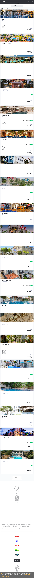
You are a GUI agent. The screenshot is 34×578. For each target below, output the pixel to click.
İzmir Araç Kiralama (17, 516)
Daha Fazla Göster (17, 478)
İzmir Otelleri (17, 495)
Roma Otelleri (17, 498)
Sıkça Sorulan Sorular (17, 568)
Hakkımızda (17, 565)
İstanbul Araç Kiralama (17, 512)
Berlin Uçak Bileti (17, 489)
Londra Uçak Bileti (17, 491)
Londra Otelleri (17, 500)
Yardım (17, 569)
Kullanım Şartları (17, 566)
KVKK (17, 571)
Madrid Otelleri (17, 499)
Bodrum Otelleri (17, 496)
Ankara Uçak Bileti (17, 486)
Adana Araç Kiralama (17, 517)
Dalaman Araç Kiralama (17, 514)
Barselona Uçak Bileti (17, 488)
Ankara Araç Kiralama (17, 513)
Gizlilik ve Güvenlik (17, 567)
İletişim (17, 570)
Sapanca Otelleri (17, 497)
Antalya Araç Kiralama (17, 515)
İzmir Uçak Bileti (17, 490)
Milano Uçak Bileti (17, 487)
